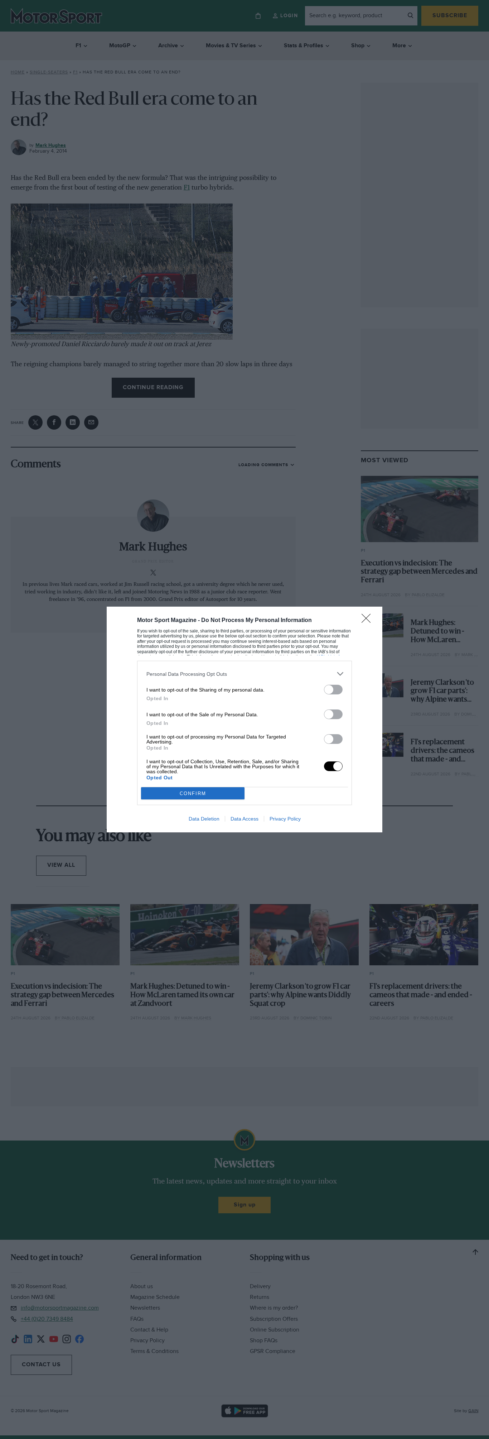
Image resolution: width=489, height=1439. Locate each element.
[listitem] (244, 674)
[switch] (333, 689)
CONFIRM (193, 793)
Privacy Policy (285, 819)
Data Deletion (204, 819)
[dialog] (244, 719)
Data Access (244, 819)
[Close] (368, 620)
